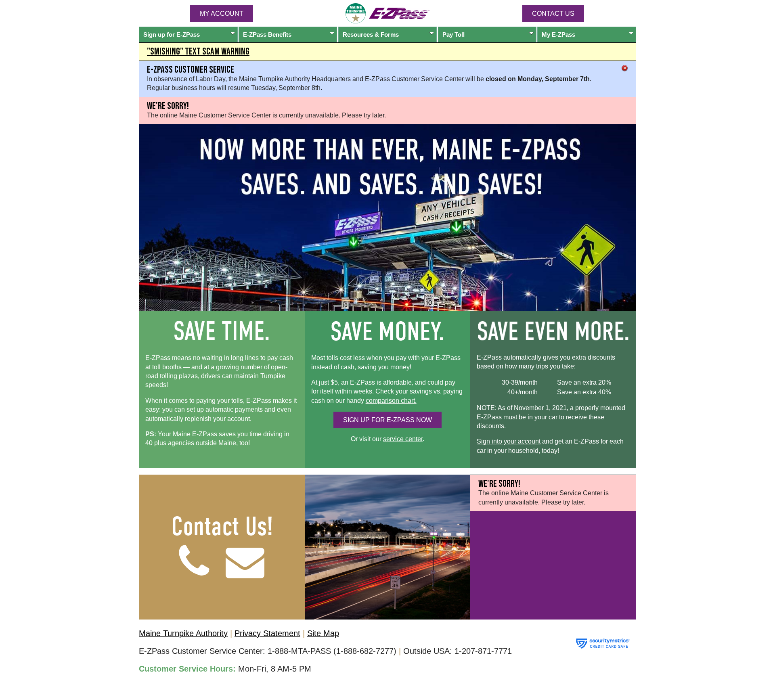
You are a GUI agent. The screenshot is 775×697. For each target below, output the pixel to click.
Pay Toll (453, 34)
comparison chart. (391, 400)
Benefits (267, 34)
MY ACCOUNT (221, 13)
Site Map (323, 633)
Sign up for (171, 34)
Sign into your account (508, 441)
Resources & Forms (371, 34)
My (558, 34)
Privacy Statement (267, 633)
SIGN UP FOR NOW (387, 420)
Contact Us (553, 13)
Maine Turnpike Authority (183, 633)
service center (403, 438)
